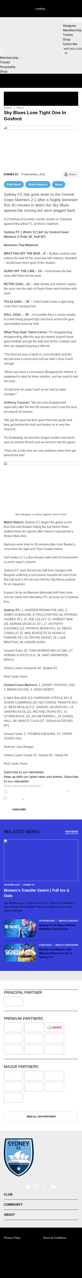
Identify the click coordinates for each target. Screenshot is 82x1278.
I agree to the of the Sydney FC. (38, 791)
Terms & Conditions (54, 1237)
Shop (3, 71)
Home (8, 107)
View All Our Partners (41, 1116)
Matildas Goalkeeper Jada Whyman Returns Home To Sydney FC (55, 953)
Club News (14, 184)
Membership (9, 58)
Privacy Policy (35, 791)
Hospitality (7, 67)
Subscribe (19, 809)
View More (71, 831)
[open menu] (3, 51)
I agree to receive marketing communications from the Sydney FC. (43, 798)
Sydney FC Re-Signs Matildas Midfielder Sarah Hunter (57, 927)
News (20, 107)
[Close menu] (73, 1257)
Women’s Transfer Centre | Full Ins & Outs (36, 893)
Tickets (5, 62)
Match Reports (37, 184)
